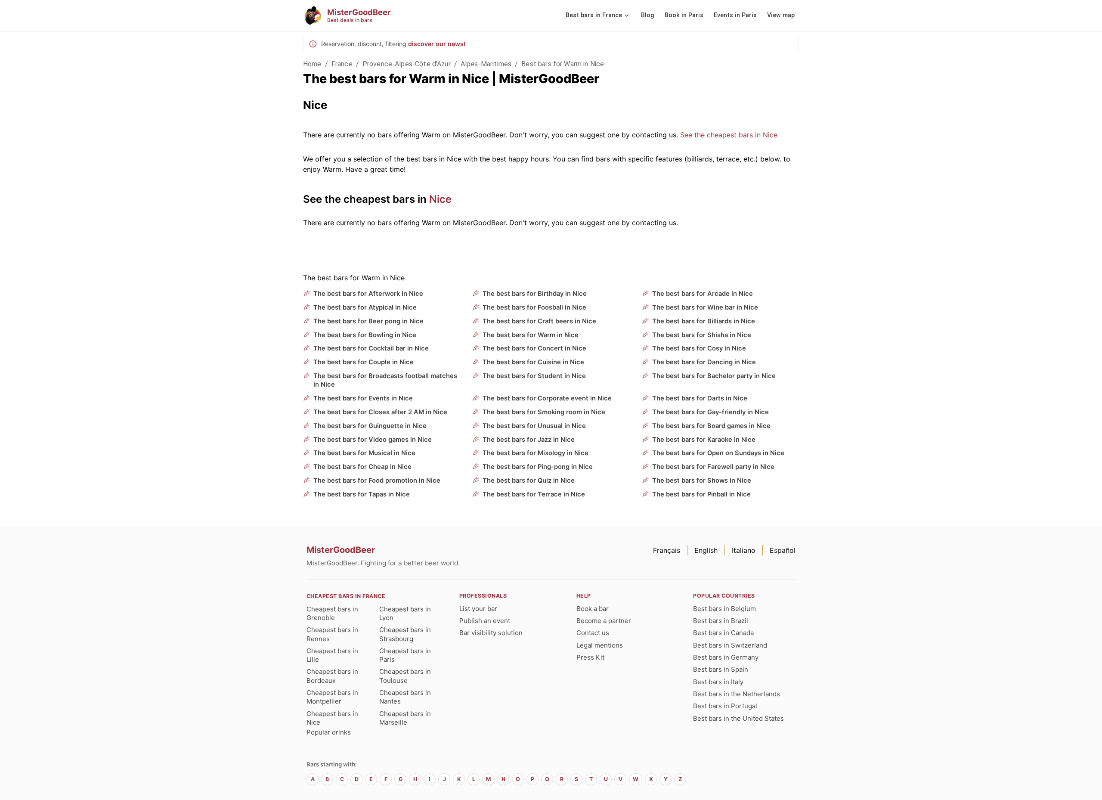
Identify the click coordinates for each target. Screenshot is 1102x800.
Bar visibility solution (491, 633)
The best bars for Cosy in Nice (699, 348)
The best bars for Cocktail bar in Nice (371, 348)
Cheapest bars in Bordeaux (332, 675)
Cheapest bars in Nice (332, 718)
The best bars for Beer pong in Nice (368, 321)
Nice (440, 199)
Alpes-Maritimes (486, 64)
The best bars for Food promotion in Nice (376, 480)
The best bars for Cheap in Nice (362, 467)
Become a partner (603, 621)
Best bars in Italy (718, 682)
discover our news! (436, 43)
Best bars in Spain (720, 669)
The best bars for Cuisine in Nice (533, 362)
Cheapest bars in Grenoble (332, 613)
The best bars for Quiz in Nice (529, 480)
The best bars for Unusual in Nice (534, 426)
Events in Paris (735, 15)
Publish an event (484, 621)
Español (783, 550)
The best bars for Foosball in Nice (534, 307)
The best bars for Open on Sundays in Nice (718, 453)
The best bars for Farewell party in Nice (713, 467)
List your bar (478, 609)
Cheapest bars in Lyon (405, 613)
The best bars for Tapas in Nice (361, 494)
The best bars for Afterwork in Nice (368, 294)
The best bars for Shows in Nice (701, 480)
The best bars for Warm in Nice (531, 335)
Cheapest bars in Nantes (405, 696)
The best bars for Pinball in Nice (701, 494)
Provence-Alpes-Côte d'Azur (406, 64)
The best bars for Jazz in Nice (529, 439)
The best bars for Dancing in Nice (704, 362)
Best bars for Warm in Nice (562, 64)
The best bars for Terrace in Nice (534, 494)
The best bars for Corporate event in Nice (547, 398)
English (706, 550)
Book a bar (592, 609)
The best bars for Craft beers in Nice (539, 321)
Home (312, 64)
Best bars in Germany (725, 657)
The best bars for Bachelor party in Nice (714, 376)
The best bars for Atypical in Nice (365, 307)
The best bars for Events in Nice (363, 398)
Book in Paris (684, 15)
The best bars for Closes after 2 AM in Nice (380, 412)
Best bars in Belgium (724, 609)
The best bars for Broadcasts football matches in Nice (385, 380)
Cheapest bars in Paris (405, 655)
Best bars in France (594, 15)
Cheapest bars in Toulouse (405, 675)
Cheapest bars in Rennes (332, 634)
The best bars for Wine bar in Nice (705, 307)
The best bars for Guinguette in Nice (370, 426)
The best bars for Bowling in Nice (364, 335)
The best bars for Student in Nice (534, 376)
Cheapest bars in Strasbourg (405, 634)
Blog (647, 15)
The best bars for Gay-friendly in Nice (710, 412)
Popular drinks (328, 732)
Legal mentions (599, 645)
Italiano (743, 550)
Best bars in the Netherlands (736, 694)
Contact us (592, 633)
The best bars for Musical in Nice (364, 453)
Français (666, 550)
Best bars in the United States (738, 718)
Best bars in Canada (723, 633)
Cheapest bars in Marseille (405, 718)
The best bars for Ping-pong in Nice (538, 467)
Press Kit (590, 657)
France (342, 64)
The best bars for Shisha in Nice (701, 335)
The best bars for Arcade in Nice (702, 294)
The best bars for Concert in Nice (534, 348)
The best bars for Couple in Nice (363, 362)
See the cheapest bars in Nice (728, 134)
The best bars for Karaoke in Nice (703, 439)
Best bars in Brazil (720, 621)
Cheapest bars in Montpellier (332, 696)
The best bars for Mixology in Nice (535, 453)
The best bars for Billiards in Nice (703, 321)
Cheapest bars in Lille (332, 655)
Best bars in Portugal (725, 706)
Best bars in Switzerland (730, 645)
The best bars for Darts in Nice (699, 398)
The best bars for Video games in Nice (372, 439)
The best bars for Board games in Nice (711, 426)
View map (781, 15)
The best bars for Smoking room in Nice (544, 412)
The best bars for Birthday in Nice (535, 294)
